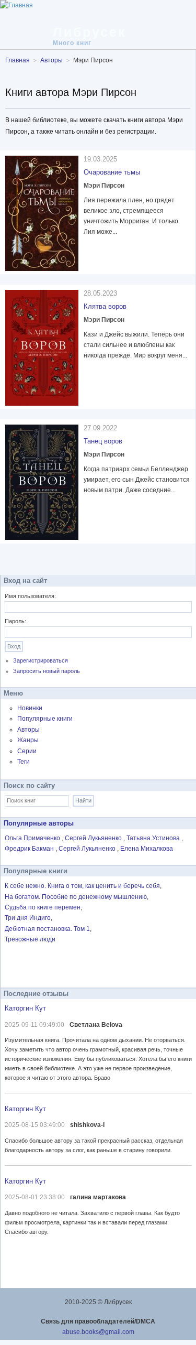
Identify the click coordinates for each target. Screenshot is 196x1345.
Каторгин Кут (25, 1008)
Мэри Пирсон (104, 185)
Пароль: (15, 621)
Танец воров (103, 441)
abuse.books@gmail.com (98, 1332)
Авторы (28, 729)
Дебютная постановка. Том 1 (47, 928)
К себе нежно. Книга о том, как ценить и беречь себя (82, 886)
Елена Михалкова (146, 848)
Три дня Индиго (28, 917)
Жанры (28, 740)
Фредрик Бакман (30, 848)
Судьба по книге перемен (42, 907)
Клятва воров (105, 306)
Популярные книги (45, 718)
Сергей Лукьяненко (94, 838)
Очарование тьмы (112, 172)
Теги (23, 761)
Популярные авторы (39, 823)
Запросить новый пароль (46, 671)
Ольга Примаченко (33, 838)
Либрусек (89, 32)
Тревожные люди (30, 939)
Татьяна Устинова (153, 838)
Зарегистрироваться (40, 660)
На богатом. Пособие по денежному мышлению (76, 897)
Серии (27, 751)
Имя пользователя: (30, 596)
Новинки (29, 708)
